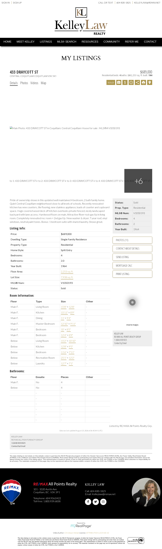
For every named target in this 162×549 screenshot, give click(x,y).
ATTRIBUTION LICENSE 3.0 (97, 533)
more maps (132, 324)
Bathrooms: (17, 371)
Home (7, 41)
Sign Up (17, 2)
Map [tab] (43, 82)
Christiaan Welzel (72, 533)
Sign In (6, 2)
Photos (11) (122, 240)
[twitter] (96, 501)
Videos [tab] (34, 82)
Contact (150, 41)
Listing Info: (17, 228)
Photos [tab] (24, 82)
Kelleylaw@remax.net (103, 494)
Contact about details (127, 248)
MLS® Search (66, 41)
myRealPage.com (81, 526)
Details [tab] (14, 82)
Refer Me (132, 41)
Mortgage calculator (134, 266)
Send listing (122, 257)
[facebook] (89, 501)
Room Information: (22, 295)
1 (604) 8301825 (120, 339)
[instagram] (104, 501)
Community (111, 41)
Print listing (122, 274)
